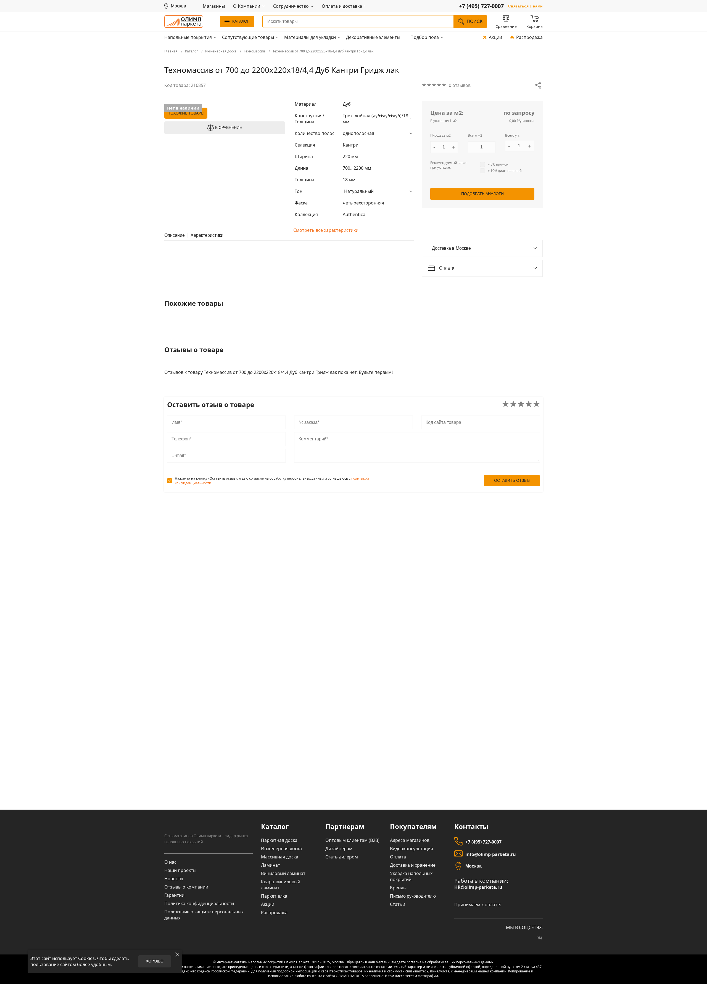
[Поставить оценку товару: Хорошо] (528, 404)
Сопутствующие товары (248, 37)
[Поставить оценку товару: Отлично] (536, 404)
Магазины (214, 6)
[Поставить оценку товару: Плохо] (513, 404)
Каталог (240, 21)
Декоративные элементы (373, 37)
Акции (495, 37)
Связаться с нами (525, 6)
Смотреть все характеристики (325, 230)
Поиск (474, 21)
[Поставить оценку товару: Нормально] (521, 404)
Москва (473, 866)
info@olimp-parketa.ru (490, 854)
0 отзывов (460, 85)
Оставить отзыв (512, 480)
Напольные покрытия (188, 37)
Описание (174, 235)
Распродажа (529, 37)
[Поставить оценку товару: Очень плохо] (505, 404)
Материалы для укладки (310, 37)
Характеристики (207, 235)
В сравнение (228, 127)
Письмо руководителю (413, 896)
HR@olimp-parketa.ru (478, 887)
